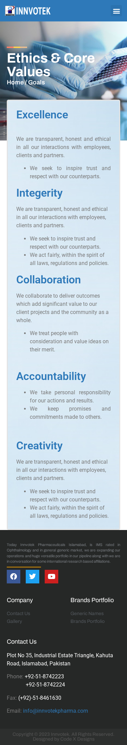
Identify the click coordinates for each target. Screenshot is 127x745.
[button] (116, 10)
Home (15, 82)
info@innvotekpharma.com (55, 711)
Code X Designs (77, 739)
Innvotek (60, 734)
